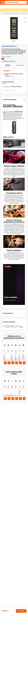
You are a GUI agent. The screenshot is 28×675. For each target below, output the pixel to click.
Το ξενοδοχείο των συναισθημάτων (23, 351)
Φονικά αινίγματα (12, 351)
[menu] (2, 2)
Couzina (7, 76)
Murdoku (4, 350)
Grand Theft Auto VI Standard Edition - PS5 (8, 351)
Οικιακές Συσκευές (9, 13)
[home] (2, 13)
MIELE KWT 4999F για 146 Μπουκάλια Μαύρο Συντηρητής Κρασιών (8, 387)
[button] (14, 202)
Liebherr (21, 326)
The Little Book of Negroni (16, 387)
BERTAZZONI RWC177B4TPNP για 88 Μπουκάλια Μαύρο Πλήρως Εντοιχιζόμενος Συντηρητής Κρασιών (12, 387)
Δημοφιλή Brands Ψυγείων (11, 326)
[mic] (26, 2)
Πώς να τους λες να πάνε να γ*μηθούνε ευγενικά (19, 351)
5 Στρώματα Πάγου (16, 351)
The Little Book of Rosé (23, 387)
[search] (7, 2)
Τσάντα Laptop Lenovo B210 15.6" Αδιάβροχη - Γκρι (19, 387)
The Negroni (4, 387)
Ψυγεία (16, 13)
